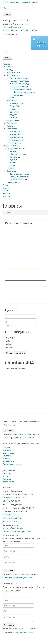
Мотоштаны (15, 134)
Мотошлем (15, 131)
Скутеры (10, 66)
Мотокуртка (15, 142)
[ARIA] (20, 344)
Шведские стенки (18, 154)
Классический (16, 103)
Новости (6, 193)
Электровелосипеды (19, 77)
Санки (13, 168)
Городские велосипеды (20, 89)
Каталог (6, 63)
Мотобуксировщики (18, 248)
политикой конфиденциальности (18, 577)
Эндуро (13, 114)
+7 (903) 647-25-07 (11, 30)
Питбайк (14, 117)
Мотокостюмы (16, 139)
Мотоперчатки (16, 137)
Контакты (7, 196)
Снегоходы (11, 123)
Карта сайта (8, 481)
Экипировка (11, 128)
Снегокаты (15, 156)
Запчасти (10, 125)
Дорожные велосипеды (24, 92)
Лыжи (12, 165)
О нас (5, 185)
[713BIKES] (20, 338)
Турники (13, 159)
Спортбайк (15, 111)
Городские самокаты (19, 176)
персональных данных (23, 437)
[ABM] (20, 341)
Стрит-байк (15, 106)
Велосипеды (12, 75)
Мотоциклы (11, 100)
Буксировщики (13, 72)
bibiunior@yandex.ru (12, 27)
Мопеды (10, 69)
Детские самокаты (18, 179)
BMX (12, 97)
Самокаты (11, 170)
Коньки (13, 162)
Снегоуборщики (16, 289)
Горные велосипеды (19, 80)
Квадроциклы (12, 120)
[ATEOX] (20, 346)
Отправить (9, 430)
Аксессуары (11, 145)
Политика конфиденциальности (17, 531)
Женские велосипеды (20, 83)
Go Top (25, 639)
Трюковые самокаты (19, 173)
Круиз (12, 108)
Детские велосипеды (19, 86)
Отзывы (6, 187)
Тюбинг (13, 151)
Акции (5, 190)
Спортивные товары (15, 148)
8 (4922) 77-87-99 (29, 30)
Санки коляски (13, 182)
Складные (18, 94)
